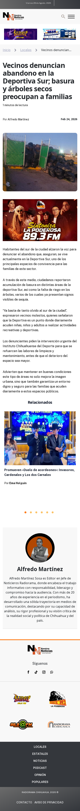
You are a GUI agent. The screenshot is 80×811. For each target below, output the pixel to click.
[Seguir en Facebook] (28, 672)
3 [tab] (36, 512)
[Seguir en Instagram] (44, 672)
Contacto (24, 802)
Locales (40, 746)
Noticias (40, 760)
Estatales (40, 753)
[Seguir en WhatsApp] (52, 672)
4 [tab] (42, 512)
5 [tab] (47, 512)
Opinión (40, 774)
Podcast (40, 767)
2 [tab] (31, 512)
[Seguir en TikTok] (36, 672)
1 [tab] (25, 512)
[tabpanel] (40, 449)
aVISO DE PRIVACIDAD (48, 802)
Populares (40, 781)
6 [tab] (53, 512)
